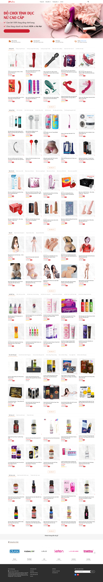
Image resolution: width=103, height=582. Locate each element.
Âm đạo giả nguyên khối (69, 110)
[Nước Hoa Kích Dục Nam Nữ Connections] (51, 427)
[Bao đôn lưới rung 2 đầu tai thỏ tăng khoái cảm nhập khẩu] (51, 182)
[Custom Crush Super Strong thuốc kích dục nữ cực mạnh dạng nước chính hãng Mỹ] (87, 427)
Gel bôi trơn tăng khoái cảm (84, 294)
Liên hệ (31, 576)
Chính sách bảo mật (34, 574)
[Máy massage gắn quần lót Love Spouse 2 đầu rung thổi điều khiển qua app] (87, 60)
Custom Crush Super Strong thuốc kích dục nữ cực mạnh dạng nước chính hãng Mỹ (86, 437)
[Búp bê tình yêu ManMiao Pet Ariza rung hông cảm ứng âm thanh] (51, 244)
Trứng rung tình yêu (20, 48)
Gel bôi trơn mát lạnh (57, 294)
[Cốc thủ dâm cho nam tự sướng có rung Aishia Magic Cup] (87, 122)
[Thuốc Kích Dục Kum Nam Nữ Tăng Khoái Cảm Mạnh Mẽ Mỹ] (51, 452)
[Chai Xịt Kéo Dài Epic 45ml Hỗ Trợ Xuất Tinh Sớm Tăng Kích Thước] (69, 392)
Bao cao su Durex (51, 171)
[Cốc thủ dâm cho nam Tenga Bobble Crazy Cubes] (51, 122)
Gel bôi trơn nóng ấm (45, 294)
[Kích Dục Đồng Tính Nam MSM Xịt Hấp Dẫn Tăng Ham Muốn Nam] (16, 512)
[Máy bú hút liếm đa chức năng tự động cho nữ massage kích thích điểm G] (51, 87)
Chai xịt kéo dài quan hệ (38, 354)
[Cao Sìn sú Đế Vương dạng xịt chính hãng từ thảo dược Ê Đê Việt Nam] (51, 366)
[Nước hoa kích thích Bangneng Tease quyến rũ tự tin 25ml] (69, 487)
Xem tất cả (51, 106)
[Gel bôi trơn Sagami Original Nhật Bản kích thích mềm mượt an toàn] (51, 306)
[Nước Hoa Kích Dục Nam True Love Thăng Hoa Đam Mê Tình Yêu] (51, 512)
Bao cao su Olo (19, 171)
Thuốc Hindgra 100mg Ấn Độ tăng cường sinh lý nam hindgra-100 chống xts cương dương (68, 377)
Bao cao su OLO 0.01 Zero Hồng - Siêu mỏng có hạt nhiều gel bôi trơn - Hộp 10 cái (34, 193)
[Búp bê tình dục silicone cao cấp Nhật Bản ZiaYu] (51, 271)
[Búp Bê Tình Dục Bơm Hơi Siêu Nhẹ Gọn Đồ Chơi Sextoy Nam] (87, 244)
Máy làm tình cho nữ (69, 48)
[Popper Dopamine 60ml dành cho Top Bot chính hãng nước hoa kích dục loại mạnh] (87, 392)
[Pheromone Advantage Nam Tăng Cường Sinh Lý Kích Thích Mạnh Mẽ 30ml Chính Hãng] (34, 512)
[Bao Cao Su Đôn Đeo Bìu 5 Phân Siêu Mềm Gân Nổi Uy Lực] (87, 208)
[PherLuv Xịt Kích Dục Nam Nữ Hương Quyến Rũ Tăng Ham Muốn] (87, 452)
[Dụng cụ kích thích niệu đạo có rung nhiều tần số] (34, 148)
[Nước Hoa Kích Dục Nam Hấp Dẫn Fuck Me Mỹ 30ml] (34, 487)
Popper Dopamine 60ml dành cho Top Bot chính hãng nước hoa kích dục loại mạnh (86, 402)
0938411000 (83, 40)
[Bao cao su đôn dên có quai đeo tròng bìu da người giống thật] (16, 182)
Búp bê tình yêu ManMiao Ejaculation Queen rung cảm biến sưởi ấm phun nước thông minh (69, 256)
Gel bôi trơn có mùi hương (33, 294)
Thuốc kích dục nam (35, 475)
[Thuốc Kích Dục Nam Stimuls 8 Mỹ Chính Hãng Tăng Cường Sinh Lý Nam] (16, 487)
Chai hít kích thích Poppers (25, 354)
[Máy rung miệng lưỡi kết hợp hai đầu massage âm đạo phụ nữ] (34, 60)
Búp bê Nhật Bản (40, 232)
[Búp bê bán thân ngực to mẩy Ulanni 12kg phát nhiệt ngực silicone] (16, 271)
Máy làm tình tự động (57, 48)
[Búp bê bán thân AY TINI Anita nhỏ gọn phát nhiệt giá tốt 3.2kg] (34, 271)
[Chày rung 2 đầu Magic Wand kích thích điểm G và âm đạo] (87, 87)
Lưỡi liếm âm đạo (79, 48)
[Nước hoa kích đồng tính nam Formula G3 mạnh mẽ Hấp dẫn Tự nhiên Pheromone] (87, 487)
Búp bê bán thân (30, 232)
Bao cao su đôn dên (61, 171)
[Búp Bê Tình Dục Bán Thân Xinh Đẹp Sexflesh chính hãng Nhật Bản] (69, 271)
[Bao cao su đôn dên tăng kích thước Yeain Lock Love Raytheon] (34, 208)
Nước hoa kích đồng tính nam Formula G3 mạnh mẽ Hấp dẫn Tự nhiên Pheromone (86, 498)
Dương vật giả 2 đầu (45, 48)
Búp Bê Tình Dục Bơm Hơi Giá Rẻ (32, 257)
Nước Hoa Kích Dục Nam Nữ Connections (51, 438)
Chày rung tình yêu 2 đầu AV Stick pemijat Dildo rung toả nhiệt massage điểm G (51, 73)
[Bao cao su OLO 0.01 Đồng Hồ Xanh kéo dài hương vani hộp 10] (69, 208)
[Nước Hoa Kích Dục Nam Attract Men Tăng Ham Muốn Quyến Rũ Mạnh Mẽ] (69, 512)
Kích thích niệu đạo (29, 110)
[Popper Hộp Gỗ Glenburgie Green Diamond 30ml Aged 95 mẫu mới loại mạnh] (34, 366)
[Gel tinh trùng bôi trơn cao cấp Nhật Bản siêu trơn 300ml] (34, 306)
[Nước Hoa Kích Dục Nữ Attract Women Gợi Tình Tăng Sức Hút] (69, 427)
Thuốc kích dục (30, 415)
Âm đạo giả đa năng (57, 110)
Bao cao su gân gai (40, 171)
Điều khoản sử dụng (34, 572)
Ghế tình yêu (48, 110)
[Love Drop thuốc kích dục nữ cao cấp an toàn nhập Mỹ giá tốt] (16, 452)
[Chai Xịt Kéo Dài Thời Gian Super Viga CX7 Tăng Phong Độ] (51, 392)
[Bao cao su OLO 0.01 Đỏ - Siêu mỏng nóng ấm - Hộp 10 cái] (16, 208)
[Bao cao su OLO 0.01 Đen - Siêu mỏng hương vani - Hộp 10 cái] (87, 182)
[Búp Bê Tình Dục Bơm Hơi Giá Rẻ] (34, 244)
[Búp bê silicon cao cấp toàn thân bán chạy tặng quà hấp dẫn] (87, 271)
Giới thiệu (32, 571)
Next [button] (101, 21)
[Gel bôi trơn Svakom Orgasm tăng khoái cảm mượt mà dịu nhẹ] (51, 331)
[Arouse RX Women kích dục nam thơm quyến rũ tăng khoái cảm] (51, 487)
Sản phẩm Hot (55, 572)
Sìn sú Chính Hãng (63, 354)
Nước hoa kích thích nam (22, 475)
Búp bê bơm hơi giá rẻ (19, 232)
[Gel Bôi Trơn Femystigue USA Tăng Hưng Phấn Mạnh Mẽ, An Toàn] (69, 306)
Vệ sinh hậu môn (39, 110)
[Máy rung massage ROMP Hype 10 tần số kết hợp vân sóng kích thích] (16, 87)
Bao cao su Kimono (29, 171)
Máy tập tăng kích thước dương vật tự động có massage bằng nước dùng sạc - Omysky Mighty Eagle (16, 132)
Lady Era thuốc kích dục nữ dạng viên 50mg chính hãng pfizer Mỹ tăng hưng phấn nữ (68, 462)
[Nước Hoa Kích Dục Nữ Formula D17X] (34, 427)
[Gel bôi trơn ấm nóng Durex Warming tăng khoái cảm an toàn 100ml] (16, 331)
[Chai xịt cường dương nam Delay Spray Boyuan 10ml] (16, 366)
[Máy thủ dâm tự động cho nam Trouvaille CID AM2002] (34, 122)
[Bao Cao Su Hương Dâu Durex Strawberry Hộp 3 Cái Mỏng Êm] (69, 182)
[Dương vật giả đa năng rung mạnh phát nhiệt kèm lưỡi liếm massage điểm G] (69, 87)
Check (92, 571)
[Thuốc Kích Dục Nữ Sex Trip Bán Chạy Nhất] (16, 427)
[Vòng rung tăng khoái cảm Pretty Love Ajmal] (69, 148)
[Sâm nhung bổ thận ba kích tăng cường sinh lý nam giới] (87, 366)
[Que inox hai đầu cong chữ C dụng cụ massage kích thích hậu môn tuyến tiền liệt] (16, 148)
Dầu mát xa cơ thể (20, 294)
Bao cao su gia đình (72, 171)
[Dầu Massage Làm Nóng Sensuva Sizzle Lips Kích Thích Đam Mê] (87, 306)
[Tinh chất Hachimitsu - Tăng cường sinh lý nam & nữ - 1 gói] (16, 392)
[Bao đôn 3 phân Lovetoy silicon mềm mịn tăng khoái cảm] (51, 208)
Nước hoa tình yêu (20, 415)
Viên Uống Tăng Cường (51, 354)
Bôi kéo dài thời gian (82, 354)
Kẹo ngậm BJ (72, 354)
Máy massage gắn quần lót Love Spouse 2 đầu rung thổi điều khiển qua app (86, 73)
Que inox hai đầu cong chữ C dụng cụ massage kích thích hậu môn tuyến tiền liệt (16, 159)
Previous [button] (2, 21)
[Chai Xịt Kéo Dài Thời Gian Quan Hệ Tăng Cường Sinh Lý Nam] (34, 392)
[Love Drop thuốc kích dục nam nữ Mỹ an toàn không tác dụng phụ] (34, 452)
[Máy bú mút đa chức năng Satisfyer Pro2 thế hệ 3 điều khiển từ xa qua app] (69, 60)
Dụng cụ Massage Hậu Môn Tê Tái (68, 133)
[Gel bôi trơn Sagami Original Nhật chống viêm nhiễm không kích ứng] (69, 331)
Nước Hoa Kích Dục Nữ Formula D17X (33, 438)
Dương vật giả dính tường (33, 48)
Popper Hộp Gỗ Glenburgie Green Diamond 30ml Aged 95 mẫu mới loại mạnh (33, 378)
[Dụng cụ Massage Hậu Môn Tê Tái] (69, 122)
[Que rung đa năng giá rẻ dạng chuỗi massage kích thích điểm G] (34, 87)
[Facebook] (75, 575)
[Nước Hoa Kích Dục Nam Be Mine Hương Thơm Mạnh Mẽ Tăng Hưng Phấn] (87, 512)
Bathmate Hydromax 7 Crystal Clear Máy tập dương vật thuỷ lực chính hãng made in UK (86, 159)
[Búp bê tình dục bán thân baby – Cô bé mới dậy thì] (16, 244)
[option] (51, 20)
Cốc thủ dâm (19, 110)
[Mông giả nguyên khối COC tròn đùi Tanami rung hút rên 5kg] (51, 148)
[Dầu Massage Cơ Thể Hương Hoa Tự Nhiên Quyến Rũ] (16, 306)
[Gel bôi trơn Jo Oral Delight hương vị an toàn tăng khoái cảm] (34, 331)
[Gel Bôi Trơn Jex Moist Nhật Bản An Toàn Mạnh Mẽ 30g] (87, 331)
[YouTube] (78, 575)
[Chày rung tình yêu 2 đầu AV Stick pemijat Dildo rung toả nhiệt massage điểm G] (51, 60)
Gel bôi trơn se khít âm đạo (70, 294)
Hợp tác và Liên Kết (56, 571)
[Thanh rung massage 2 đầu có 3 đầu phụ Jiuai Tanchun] (16, 60)
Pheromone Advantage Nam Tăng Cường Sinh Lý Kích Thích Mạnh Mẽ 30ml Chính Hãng (34, 523)
